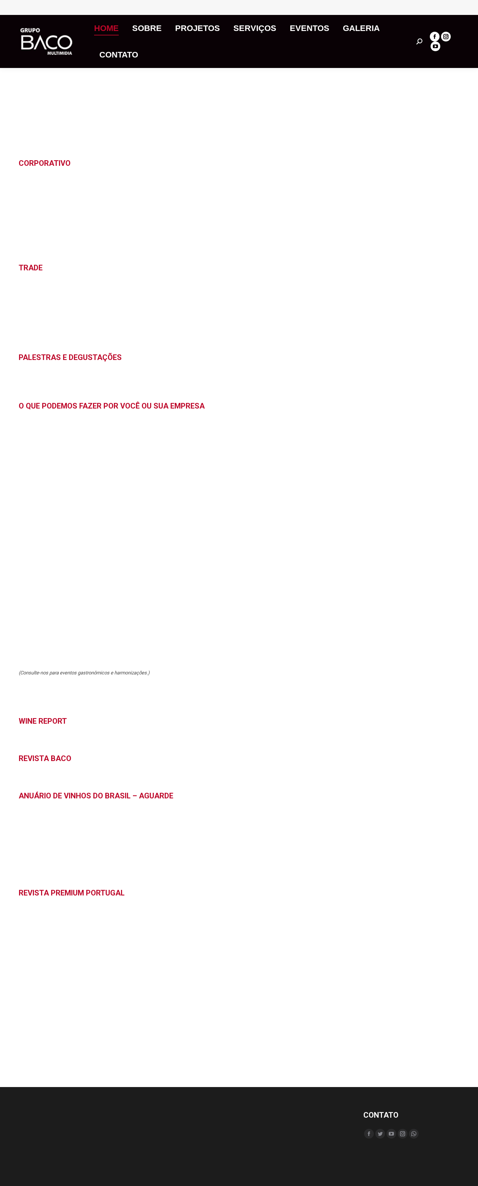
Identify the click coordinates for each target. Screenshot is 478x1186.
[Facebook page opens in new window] (435, 36)
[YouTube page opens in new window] (435, 46)
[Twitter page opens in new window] (380, 1134)
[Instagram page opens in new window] (446, 36)
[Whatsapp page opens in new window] (414, 1134)
